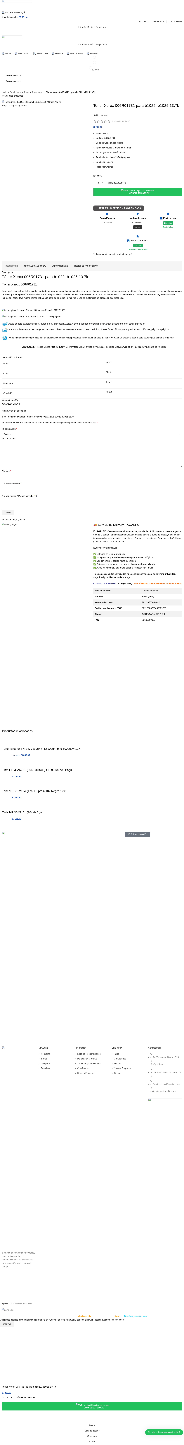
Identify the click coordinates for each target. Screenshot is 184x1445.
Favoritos (45, 1068)
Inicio (4, 92)
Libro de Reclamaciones (89, 1054)
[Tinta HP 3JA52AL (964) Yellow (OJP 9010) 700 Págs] (7, 762)
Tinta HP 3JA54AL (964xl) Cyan (22, 812)
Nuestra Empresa (85, 1073)
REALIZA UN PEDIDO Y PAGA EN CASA (119, 208)
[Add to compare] (5, 1419)
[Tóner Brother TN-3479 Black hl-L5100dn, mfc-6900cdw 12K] (7, 741)
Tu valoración (9, 438)
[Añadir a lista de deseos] (12, 1419)
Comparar (45, 1063)
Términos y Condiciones (89, 1063)
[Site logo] (17, 5)
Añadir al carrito (117, 183)
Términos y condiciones (135, 1316)
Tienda (44, 1059)
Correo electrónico (11, 483)
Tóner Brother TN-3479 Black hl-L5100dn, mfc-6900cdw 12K (41, 748)
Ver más (137, 227)
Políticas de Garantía (87, 1059)
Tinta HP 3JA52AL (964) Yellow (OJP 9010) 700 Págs (37, 770)
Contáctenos (83, 1068)
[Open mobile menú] (92, 32)
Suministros (15, 92)
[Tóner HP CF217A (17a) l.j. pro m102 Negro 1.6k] (7, 784)
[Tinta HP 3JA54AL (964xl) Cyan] (7, 805)
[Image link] (19, 1147)
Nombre (6, 471)
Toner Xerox (38, 92)
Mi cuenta (45, 1054)
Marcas (117, 1063)
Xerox (108, 362)
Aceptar (7, 1324)
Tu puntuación (9, 429)
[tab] (11, 266)
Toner (26, 92)
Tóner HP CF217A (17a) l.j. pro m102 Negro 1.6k (33, 791)
